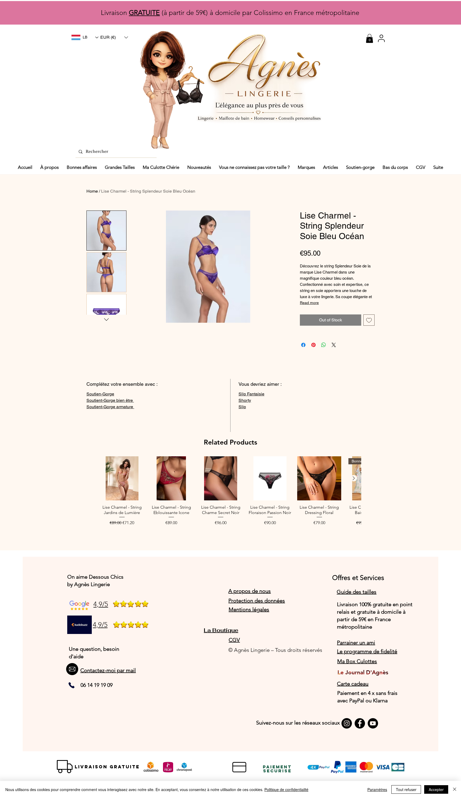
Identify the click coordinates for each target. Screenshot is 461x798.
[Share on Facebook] (303, 345)
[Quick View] (122, 478)
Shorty (245, 400)
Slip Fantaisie (251, 393)
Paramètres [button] (377, 789)
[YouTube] (373, 723)
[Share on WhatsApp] (323, 345)
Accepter (436, 789)
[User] (381, 38)
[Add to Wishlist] (369, 320)
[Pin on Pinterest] (313, 345)
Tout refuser (406, 789)
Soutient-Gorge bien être (110, 400)
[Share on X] (334, 345)
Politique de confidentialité (286, 789)
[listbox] (114, 37)
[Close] (454, 789)
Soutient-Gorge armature (110, 406)
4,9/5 (100, 604)
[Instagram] (346, 723)
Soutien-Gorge (100, 393)
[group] (230, 494)
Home (92, 191)
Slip (242, 406)
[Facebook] (360, 723)
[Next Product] (354, 478)
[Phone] (71, 685)
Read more (309, 303)
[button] (114, 37)
